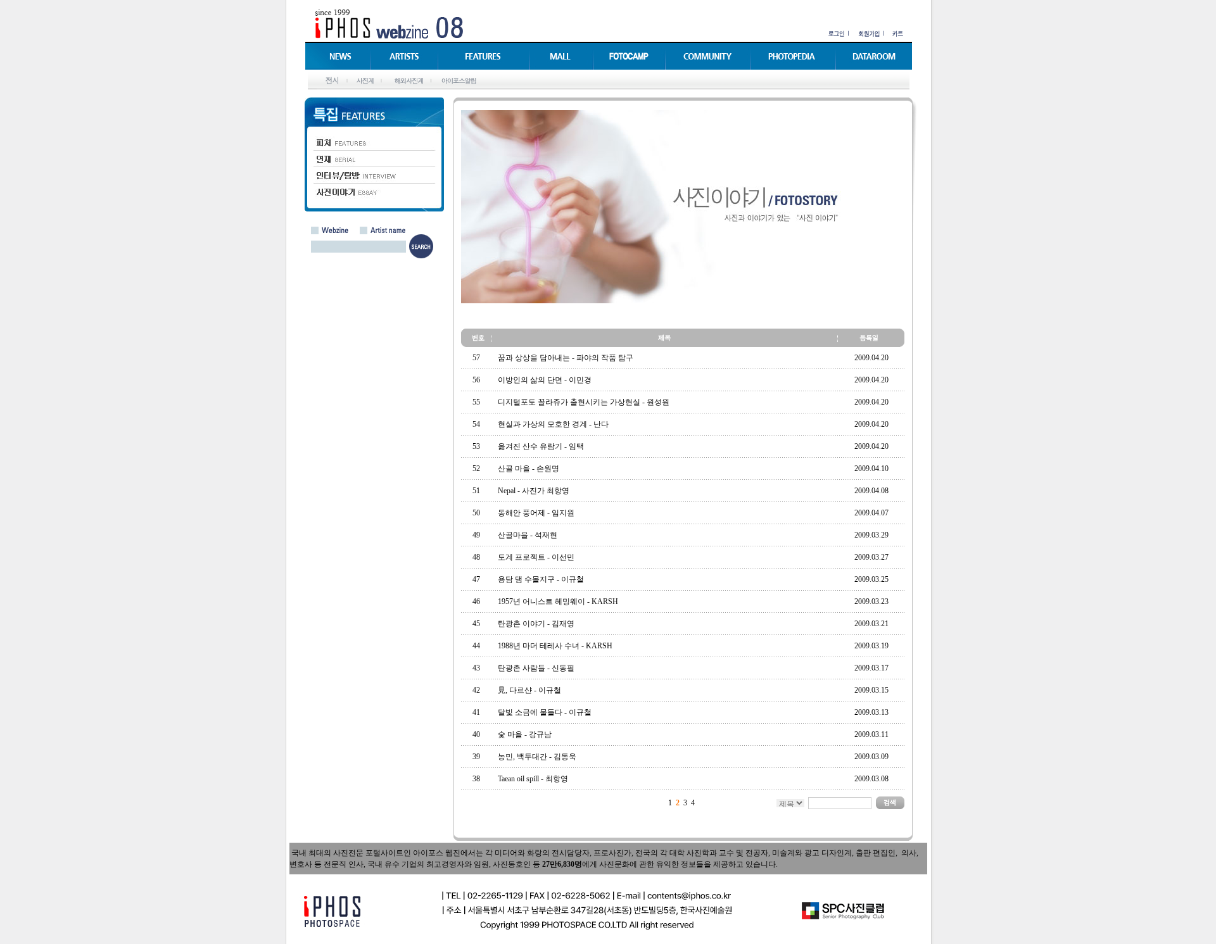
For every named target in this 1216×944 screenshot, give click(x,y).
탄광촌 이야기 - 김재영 (536, 623)
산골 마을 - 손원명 (528, 468)
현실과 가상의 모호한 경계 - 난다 (553, 424)
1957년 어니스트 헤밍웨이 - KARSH (558, 601)
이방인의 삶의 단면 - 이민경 (545, 379)
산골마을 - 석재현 (527, 535)
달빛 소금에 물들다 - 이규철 (545, 712)
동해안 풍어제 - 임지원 (536, 512)
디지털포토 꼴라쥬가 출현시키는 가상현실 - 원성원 (583, 402)
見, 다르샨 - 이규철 (529, 690)
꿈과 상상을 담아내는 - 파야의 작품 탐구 (565, 357)
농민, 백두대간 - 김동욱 (537, 756)
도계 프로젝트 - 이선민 (536, 557)
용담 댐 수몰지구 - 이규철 (541, 579)
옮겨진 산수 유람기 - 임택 (541, 446)
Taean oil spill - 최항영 (533, 778)
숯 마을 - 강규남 (525, 734)
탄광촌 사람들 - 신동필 (536, 668)
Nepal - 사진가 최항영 (533, 490)
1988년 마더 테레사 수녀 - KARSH (555, 645)
